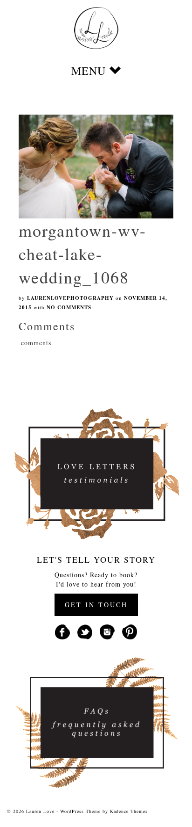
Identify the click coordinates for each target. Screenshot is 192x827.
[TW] (85, 631)
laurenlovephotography (70, 298)
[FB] (62, 631)
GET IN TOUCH (96, 604)
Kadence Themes (129, 811)
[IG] (107, 631)
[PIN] (129, 631)
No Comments (69, 307)
